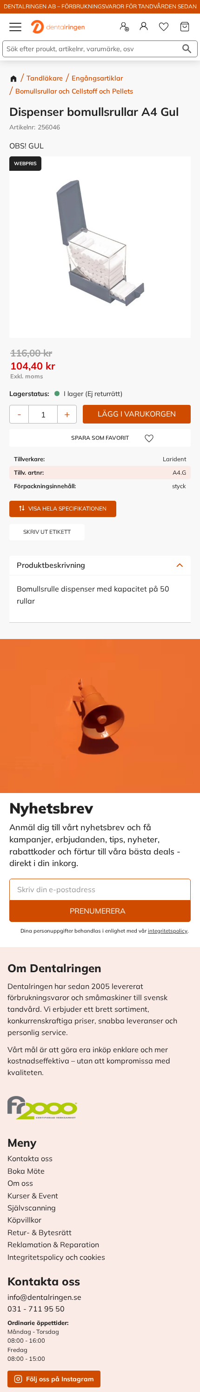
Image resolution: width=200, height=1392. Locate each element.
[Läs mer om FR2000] (44, 1103)
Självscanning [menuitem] (31, 1208)
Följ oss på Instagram (60, 1379)
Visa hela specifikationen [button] (67, 508)
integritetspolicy (167, 931)
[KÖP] (137, 414)
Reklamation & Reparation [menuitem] (53, 1245)
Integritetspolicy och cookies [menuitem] (56, 1257)
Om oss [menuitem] (20, 1183)
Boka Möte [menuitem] (26, 1171)
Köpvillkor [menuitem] (24, 1220)
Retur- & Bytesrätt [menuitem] (39, 1233)
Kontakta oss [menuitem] (30, 1159)
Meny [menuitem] (21, 1142)
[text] (100, 366)
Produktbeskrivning (51, 565)
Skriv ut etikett (47, 531)
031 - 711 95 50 (36, 1308)
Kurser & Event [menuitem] (32, 1196)
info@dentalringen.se (44, 1297)
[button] (16, 31)
